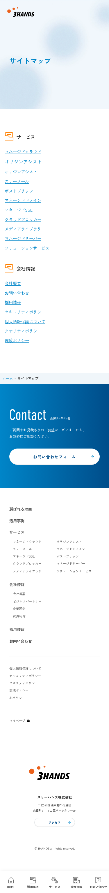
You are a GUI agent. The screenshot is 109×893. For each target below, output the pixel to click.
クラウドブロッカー (23, 219)
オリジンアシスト (23, 161)
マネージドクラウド (23, 151)
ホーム (7, 378)
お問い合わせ (17, 293)
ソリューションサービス (27, 248)
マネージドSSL (19, 210)
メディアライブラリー (25, 229)
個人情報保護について (25, 321)
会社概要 (13, 283)
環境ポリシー (17, 340)
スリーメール (17, 181)
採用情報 (13, 302)
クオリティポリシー (23, 331)
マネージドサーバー (23, 238)
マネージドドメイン (23, 200)
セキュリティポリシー (25, 312)
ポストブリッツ (19, 191)
